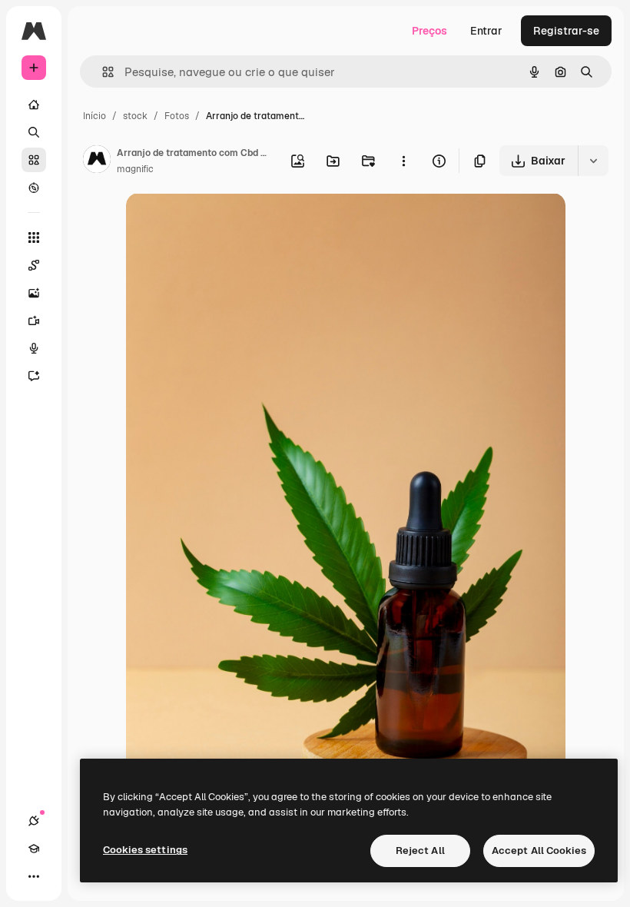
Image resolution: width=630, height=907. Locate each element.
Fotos (176, 116)
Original (224, 222)
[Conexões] (34, 821)
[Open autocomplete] (102, 72)
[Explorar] (34, 187)
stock (135, 116)
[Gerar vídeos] (34, 320)
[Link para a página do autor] (97, 161)
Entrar (486, 31)
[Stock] (34, 160)
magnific (135, 169)
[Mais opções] (403, 160)
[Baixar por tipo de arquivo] (593, 160)
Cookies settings (145, 849)
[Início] (34, 104)
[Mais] (34, 876)
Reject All (420, 850)
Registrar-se (566, 31)
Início (94, 116)
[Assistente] (34, 376)
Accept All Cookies (539, 850)
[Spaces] (34, 265)
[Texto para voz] (34, 348)
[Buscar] (34, 132)
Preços (429, 31)
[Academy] (34, 848)
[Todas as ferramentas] (34, 237)
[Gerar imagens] (34, 293)
